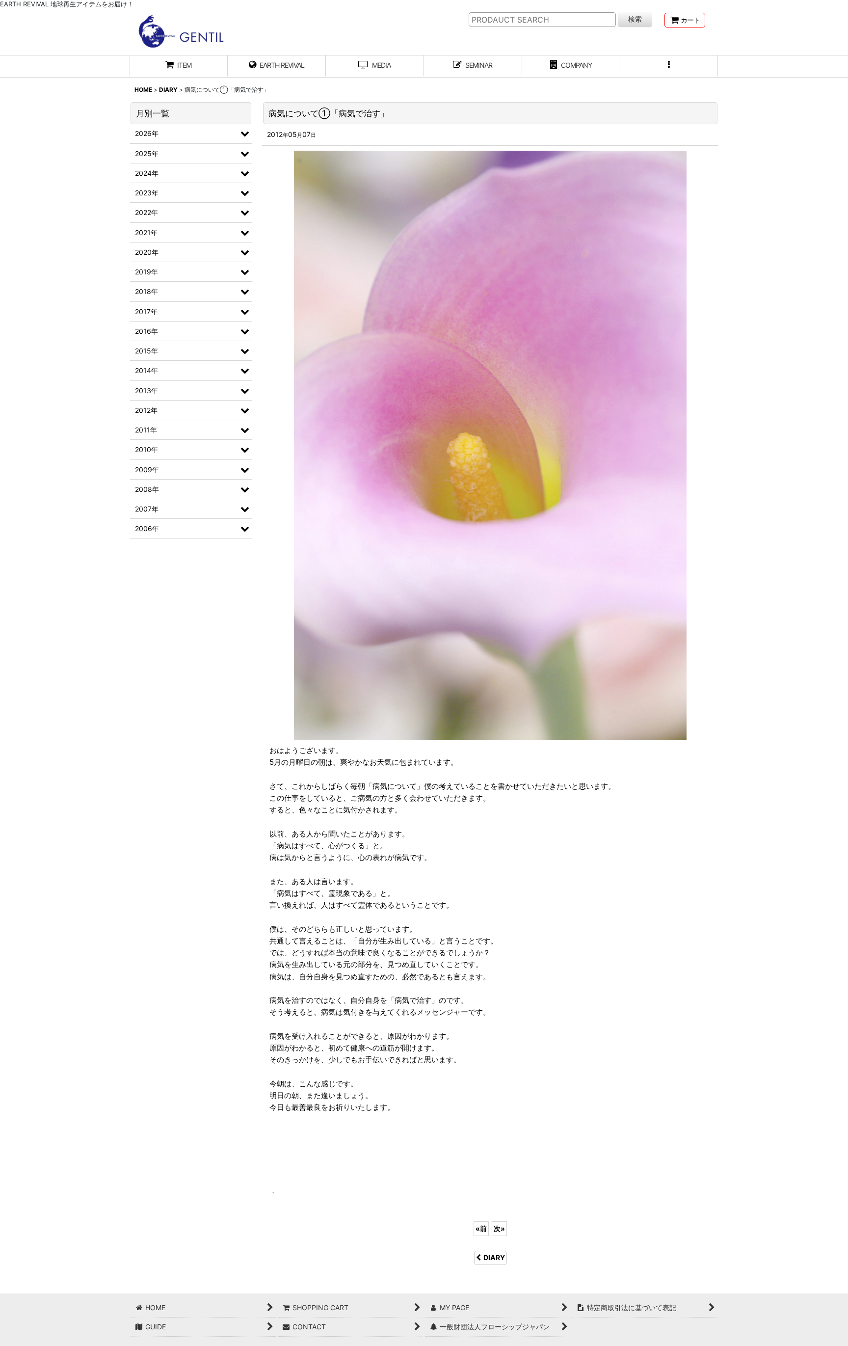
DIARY (494, 1257)
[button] (669, 66)
